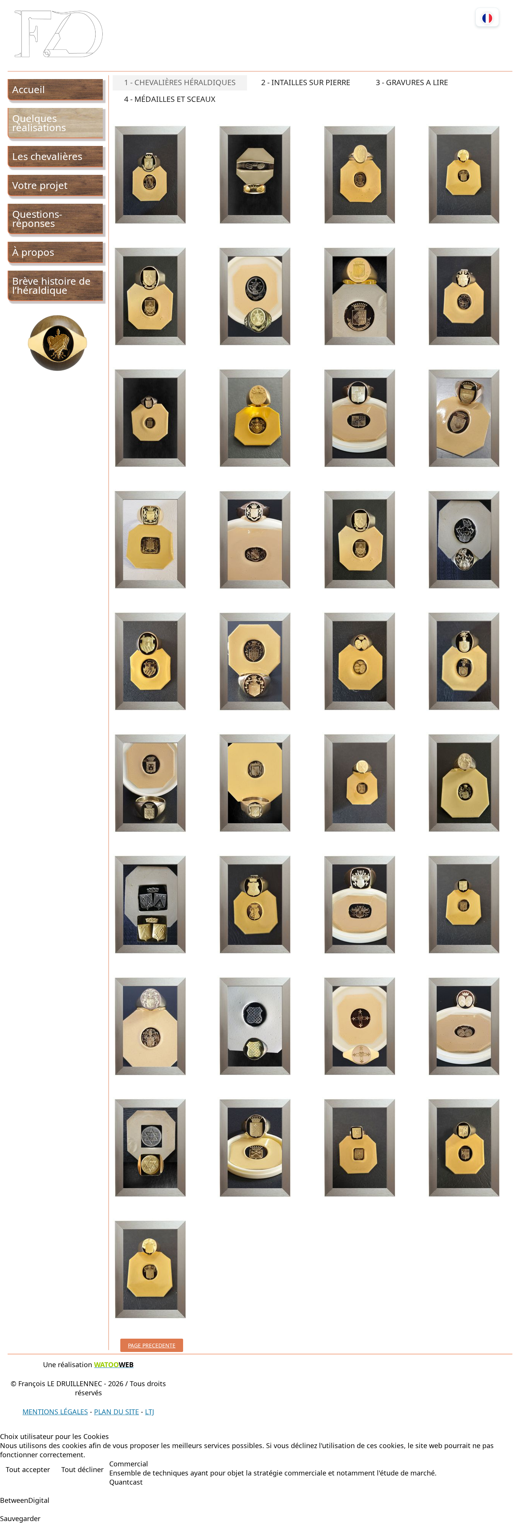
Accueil (28, 89)
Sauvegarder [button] (20, 1518)
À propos (33, 252)
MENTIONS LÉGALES (55, 1411)
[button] (502, 1505)
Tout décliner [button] (82, 1469)
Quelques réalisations (39, 122)
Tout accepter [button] (28, 1469)
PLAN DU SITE (116, 1411)
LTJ (149, 1411)
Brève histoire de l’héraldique (51, 285)
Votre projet (39, 185)
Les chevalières (47, 156)
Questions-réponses (37, 218)
